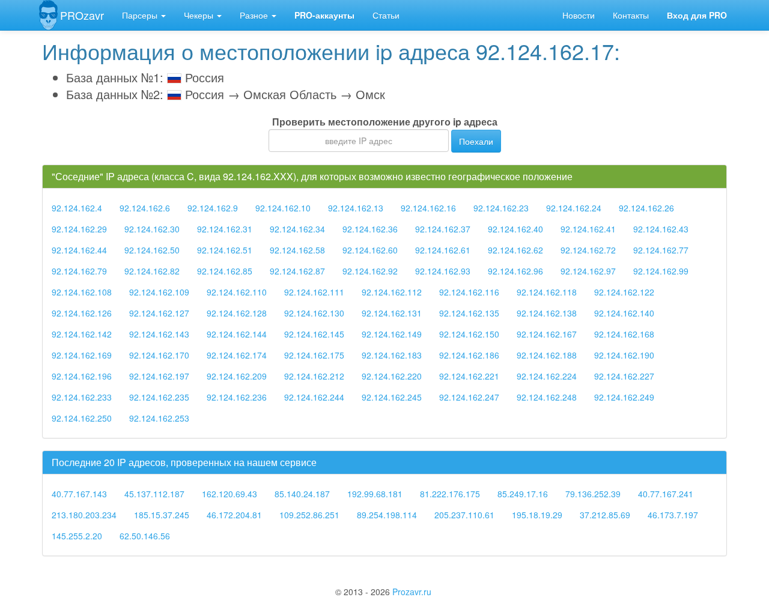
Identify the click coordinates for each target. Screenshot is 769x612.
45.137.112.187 (154, 494)
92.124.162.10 (283, 208)
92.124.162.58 (297, 250)
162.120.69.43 (229, 494)
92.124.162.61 (442, 250)
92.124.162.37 (442, 229)
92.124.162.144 (237, 334)
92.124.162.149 (392, 334)
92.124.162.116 (469, 292)
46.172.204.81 (234, 515)
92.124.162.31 (224, 229)
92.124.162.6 (145, 208)
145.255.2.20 (77, 536)
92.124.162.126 (82, 313)
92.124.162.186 (469, 355)
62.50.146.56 (145, 536)
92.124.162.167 (547, 334)
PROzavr (82, 15)
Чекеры (200, 15)
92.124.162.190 (624, 355)
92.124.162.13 (355, 208)
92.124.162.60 (370, 250)
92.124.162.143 (159, 334)
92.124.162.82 (152, 271)
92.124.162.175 (314, 355)
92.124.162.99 (660, 271)
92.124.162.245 (392, 397)
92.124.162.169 (82, 355)
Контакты (631, 15)
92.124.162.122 (624, 292)
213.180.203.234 (84, 515)
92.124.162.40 (515, 229)
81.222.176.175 (450, 494)
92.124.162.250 (82, 418)
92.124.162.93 (442, 271)
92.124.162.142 (82, 334)
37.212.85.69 (605, 515)
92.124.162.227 (624, 376)
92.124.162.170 (159, 355)
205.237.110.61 (464, 515)
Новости (578, 15)
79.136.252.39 (593, 494)
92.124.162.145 (314, 334)
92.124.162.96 (515, 271)
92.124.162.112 (392, 292)
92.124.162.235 (159, 397)
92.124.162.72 (588, 250)
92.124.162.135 (469, 313)
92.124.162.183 (392, 355)
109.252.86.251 (309, 515)
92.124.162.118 (547, 292)
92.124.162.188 (547, 355)
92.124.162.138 (547, 313)
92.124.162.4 (77, 208)
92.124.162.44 (79, 250)
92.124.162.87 (297, 271)
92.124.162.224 (547, 376)
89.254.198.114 (387, 515)
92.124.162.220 (392, 376)
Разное (255, 15)
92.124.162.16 (428, 208)
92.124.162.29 (79, 229)
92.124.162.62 (515, 250)
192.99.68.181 (375, 494)
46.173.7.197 (673, 515)
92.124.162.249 (624, 397)
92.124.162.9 (212, 208)
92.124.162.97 (588, 271)
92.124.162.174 (237, 355)
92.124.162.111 (314, 292)
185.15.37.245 (161, 515)
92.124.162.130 (314, 313)
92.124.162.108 (82, 292)
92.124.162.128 (237, 313)
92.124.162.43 (660, 229)
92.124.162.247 (469, 397)
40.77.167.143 (79, 494)
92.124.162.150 (469, 334)
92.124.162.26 (646, 208)
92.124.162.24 (573, 208)
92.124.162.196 (82, 376)
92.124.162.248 (547, 397)
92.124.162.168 (624, 334)
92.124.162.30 (152, 229)
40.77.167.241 (665, 494)
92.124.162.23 (501, 208)
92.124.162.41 (588, 229)
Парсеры (141, 15)
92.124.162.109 (159, 292)
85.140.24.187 (302, 494)
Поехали (476, 141)
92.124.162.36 (370, 229)
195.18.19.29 (537, 515)
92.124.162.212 (314, 376)
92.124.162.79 (79, 271)
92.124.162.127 (159, 313)
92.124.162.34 (297, 229)
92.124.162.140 (624, 313)
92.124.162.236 (237, 397)
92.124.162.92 (370, 271)
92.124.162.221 (469, 376)
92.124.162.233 (82, 397)
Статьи (386, 15)
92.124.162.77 (660, 250)
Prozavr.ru (411, 592)
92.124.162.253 (159, 418)
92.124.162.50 (152, 250)
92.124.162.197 (159, 376)
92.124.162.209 (237, 376)
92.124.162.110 (237, 292)
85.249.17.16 (522, 494)
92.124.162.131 (392, 313)
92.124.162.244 (314, 397)
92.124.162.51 (224, 250)
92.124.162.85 (224, 271)
